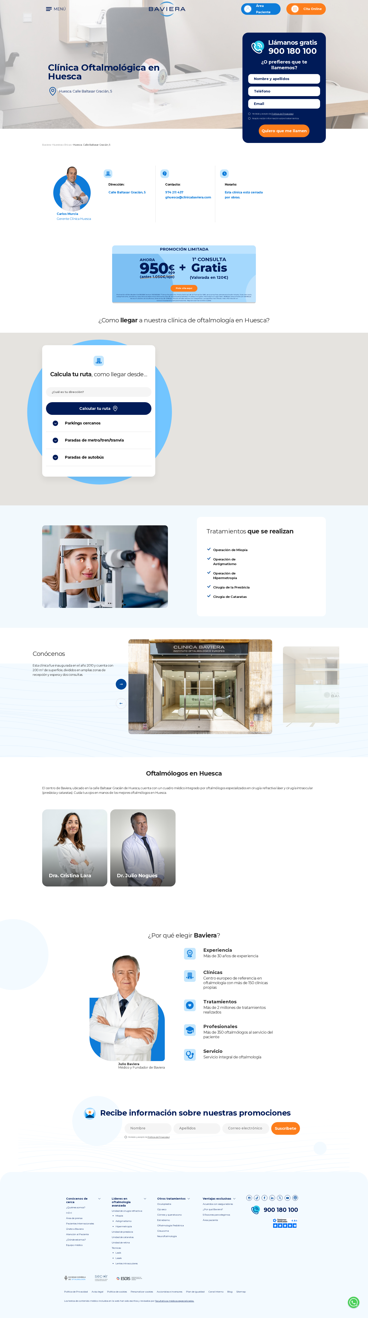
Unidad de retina (121, 1242)
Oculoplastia (164, 1203)
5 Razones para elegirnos (216, 1214)
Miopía (119, 1215)
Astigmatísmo (123, 1221)
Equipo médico (74, 1245)
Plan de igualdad (195, 1291)
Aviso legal (97, 1291)
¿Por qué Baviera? (213, 1209)
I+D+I (69, 1212)
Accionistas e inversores (169, 1291)
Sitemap (241, 1291)
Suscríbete (285, 1128)
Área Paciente (263, 9)
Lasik (118, 1252)
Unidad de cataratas (123, 1237)
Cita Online (312, 9)
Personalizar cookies (142, 1291)
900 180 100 (281, 1209)
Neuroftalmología (167, 1236)
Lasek (119, 1258)
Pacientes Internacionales (80, 1223)
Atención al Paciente (77, 1234)
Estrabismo (163, 1220)
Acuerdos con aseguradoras (218, 1203)
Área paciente (210, 1220)
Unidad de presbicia (122, 1231)
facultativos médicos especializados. (174, 1300)
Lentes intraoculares (127, 1263)
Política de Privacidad (282, 113)
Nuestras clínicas (62, 144)
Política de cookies (117, 1291)
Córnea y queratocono (169, 1214)
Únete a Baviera (75, 1228)
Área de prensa (74, 1218)
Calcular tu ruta (95, 408)
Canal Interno (215, 1291)
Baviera (46, 144)
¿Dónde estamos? (76, 1239)
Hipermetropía (124, 1226)
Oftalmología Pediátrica (170, 1225)
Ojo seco (161, 1209)
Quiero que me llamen (284, 131)
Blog (229, 1291)
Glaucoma (163, 1230)
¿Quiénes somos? (75, 1207)
